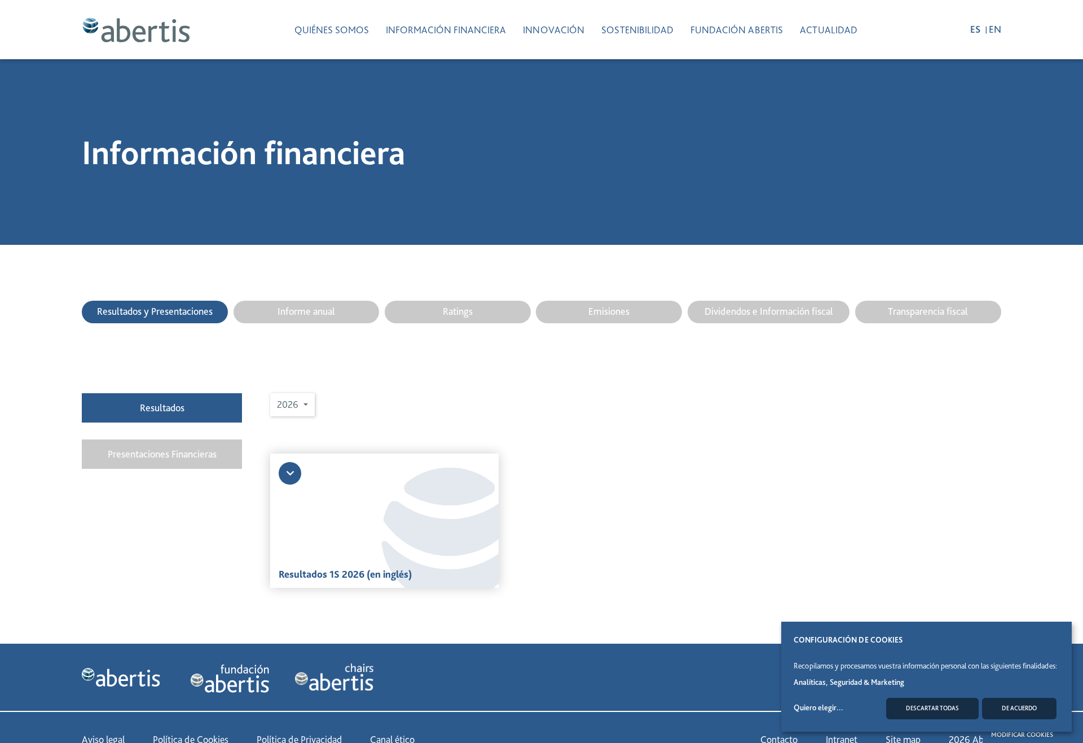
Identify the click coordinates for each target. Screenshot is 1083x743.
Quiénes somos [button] (331, 30)
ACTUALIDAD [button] (828, 30)
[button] (292, 404)
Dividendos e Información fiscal (769, 311)
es (976, 29)
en (995, 29)
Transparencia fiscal (928, 311)
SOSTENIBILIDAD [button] (637, 30)
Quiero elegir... (818, 707)
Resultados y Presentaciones (155, 311)
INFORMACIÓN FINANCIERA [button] (446, 30)
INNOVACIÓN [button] (553, 30)
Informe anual (306, 311)
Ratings (458, 311)
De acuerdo (1019, 708)
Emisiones (608, 311)
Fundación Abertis (736, 30)
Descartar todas (932, 708)
